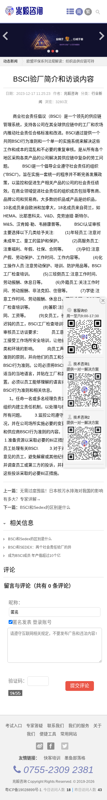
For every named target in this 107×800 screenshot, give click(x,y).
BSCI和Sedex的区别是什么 (45, 507)
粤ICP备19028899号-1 (23, 790)
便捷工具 (48, 734)
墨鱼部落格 (74, 758)
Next (101, 36)
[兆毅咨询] (24, 11)
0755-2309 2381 (58, 769)
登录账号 (42, 622)
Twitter (64, 746)
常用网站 (68, 734)
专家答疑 (34, 725)
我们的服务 (78, 725)
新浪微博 (39, 746)
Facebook (50, 746)
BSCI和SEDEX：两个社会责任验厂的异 (39, 547)
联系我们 (55, 725)
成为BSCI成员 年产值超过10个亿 (34, 556)
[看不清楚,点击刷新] (15, 693)
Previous (5, 36)
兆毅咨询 (71, 94)
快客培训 (52, 758)
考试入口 (13, 725)
